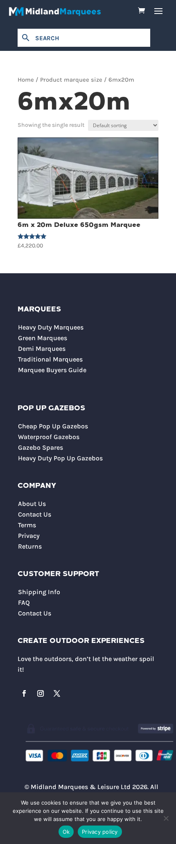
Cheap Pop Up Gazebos (53, 426)
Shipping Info (39, 592)
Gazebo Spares (40, 447)
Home (26, 79)
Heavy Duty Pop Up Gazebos (60, 458)
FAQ (24, 602)
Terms (27, 525)
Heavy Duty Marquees (50, 327)
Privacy (29, 536)
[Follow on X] (56, 693)
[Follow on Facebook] (24, 693)
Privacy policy (100, 831)
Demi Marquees (41, 348)
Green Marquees (42, 338)
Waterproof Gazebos (48, 437)
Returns (30, 546)
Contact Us (34, 514)
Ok (66, 831)
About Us (32, 504)
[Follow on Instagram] (40, 693)
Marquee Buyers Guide (52, 370)
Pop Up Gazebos (51, 408)
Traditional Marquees (50, 359)
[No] (166, 818)
